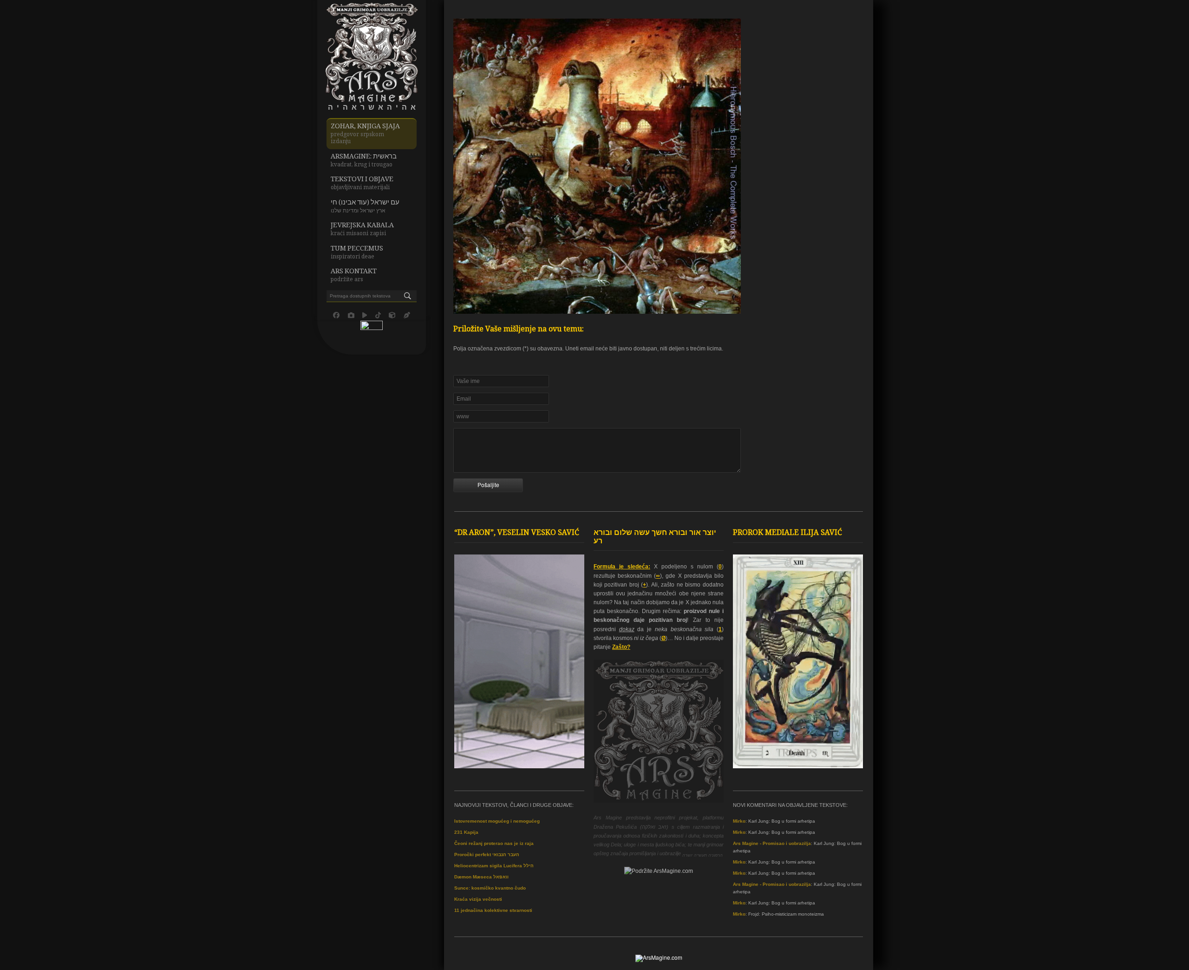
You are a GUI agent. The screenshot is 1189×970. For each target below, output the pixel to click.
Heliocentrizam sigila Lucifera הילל (494, 865)
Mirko (739, 821)
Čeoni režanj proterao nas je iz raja (494, 843)
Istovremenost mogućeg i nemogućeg (497, 821)
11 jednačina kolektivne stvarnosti (493, 910)
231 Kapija (466, 832)
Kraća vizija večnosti (478, 899)
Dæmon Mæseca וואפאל (481, 876)
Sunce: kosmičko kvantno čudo (490, 888)
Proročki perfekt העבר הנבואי (486, 854)
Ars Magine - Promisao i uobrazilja (772, 843)
